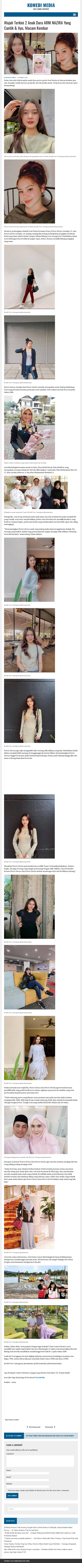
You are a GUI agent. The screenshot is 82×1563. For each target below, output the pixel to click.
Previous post (34, 1427)
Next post (49, 1427)
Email (8, 1477)
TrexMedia (40, 1377)
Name (8, 1470)
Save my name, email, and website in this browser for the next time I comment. (38, 1490)
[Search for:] (38, 1509)
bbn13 (14, 77)
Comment (10, 1454)
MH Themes (26, 1561)
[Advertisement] (41, 777)
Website (9, 1484)
